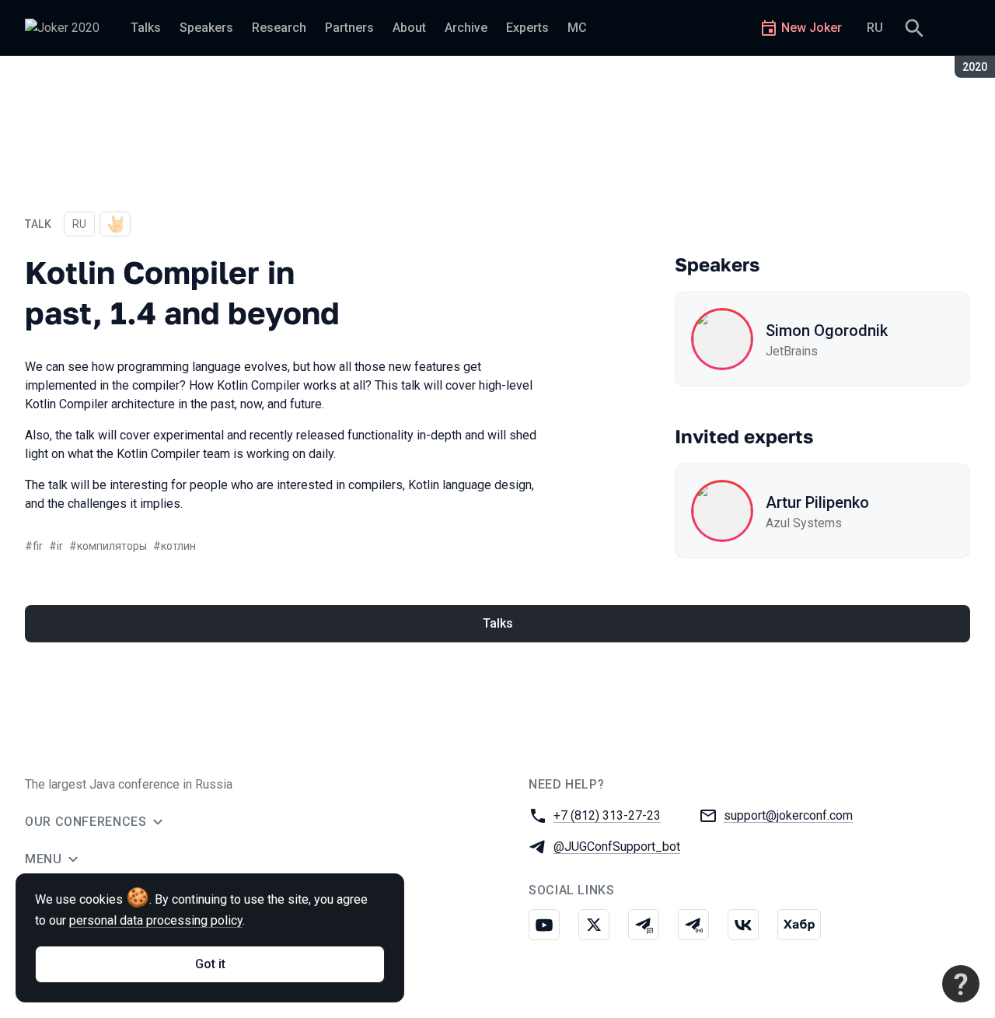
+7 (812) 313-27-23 (607, 815)
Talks (498, 623)
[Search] (914, 28)
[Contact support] (960, 983)
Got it (210, 964)
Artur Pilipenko (817, 502)
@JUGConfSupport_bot (616, 846)
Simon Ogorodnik (827, 330)
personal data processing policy (156, 920)
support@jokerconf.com (788, 815)
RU (875, 27)
